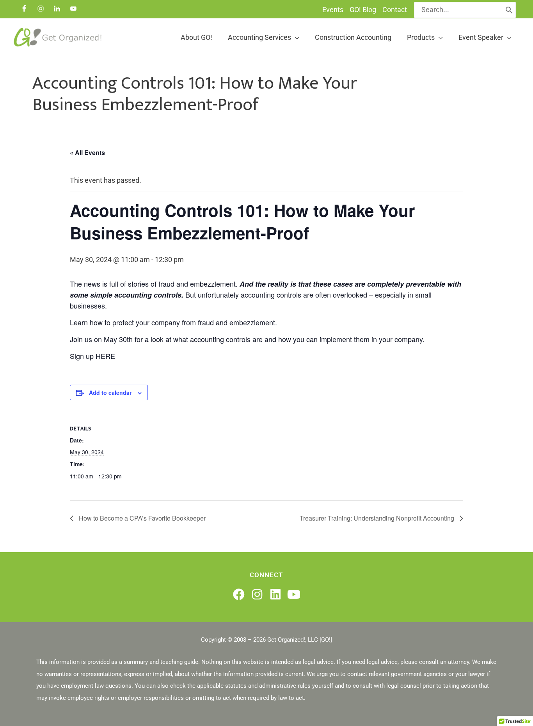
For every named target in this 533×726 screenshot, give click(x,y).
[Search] (509, 10)
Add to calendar (110, 392)
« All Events (87, 152)
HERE (105, 356)
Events (332, 9)
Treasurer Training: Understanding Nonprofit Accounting (378, 518)
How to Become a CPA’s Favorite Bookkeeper (141, 518)
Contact (394, 9)
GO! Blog (363, 9)
